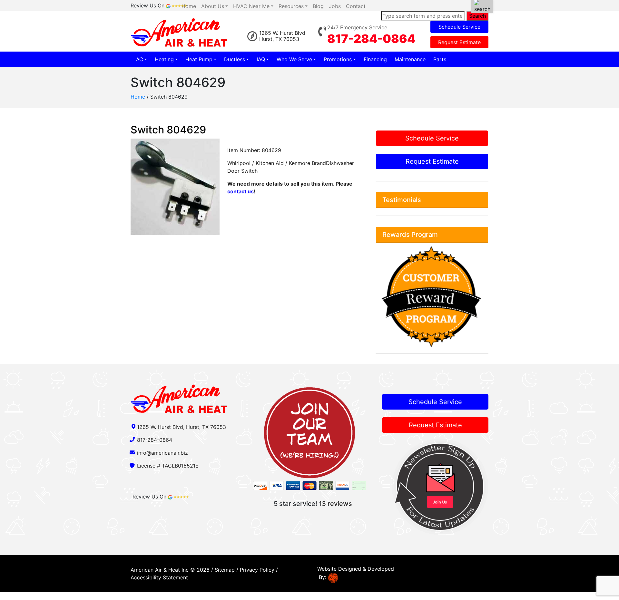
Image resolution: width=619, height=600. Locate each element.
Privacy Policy (257, 569)
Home (138, 96)
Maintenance (410, 59)
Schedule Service (459, 27)
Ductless (234, 59)
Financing (375, 59)
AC (139, 59)
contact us (240, 191)
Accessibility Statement (159, 577)
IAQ (261, 59)
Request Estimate (459, 42)
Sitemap (225, 569)
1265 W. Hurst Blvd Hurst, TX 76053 (282, 36)
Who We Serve (294, 59)
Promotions (338, 59)
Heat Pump (198, 59)
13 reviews (335, 504)
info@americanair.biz (162, 453)
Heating (164, 59)
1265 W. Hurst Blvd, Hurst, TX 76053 (181, 427)
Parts (439, 59)
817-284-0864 (371, 39)
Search (477, 16)
